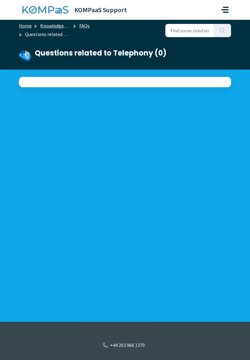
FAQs (84, 26)
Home (25, 26)
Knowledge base (57, 26)
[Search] (222, 30)
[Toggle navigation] (225, 9)
